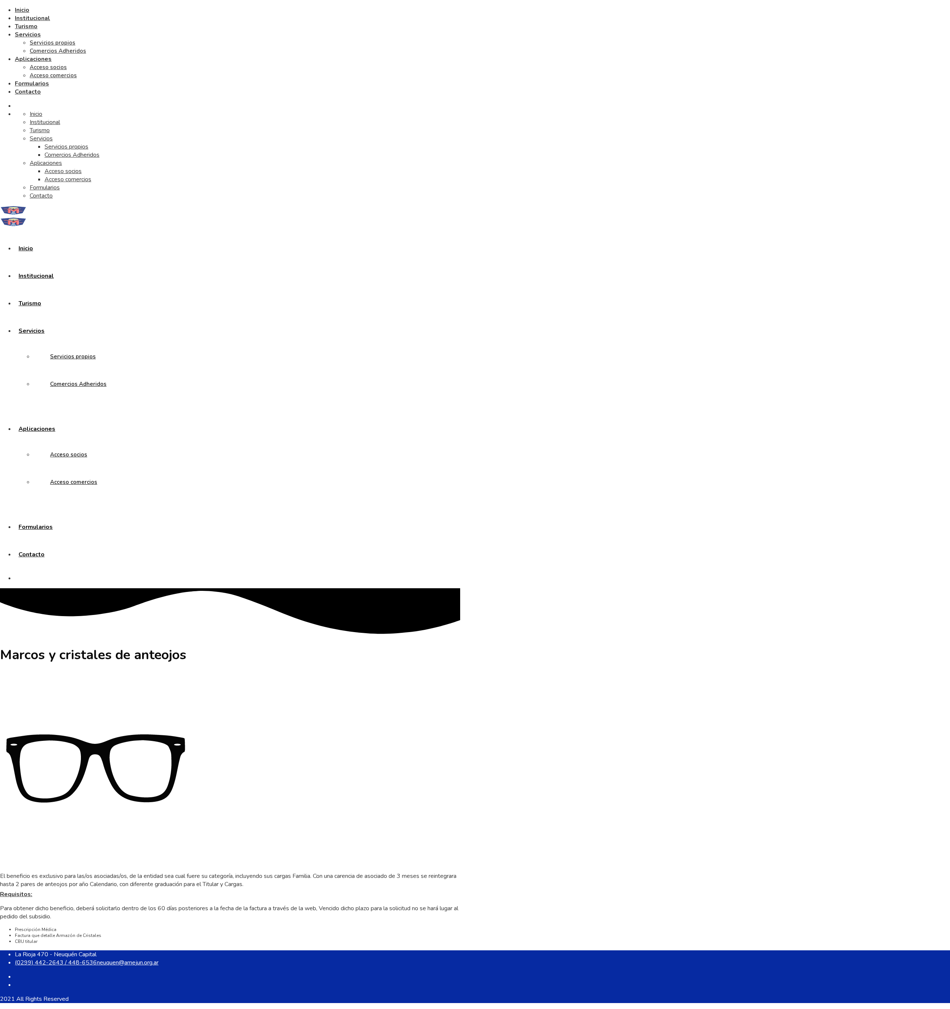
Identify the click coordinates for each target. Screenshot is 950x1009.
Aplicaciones (33, 59)
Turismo (26, 26)
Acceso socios (48, 67)
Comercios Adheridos (58, 51)
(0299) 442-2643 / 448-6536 (56, 962)
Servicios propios (52, 42)
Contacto (28, 92)
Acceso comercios (53, 75)
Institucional (32, 18)
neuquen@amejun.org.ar (127, 962)
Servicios (28, 34)
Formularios (32, 83)
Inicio (22, 10)
